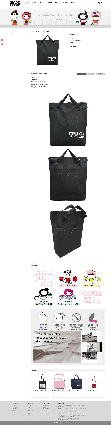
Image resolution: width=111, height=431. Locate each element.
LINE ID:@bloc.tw (69, 406)
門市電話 (2, 42)
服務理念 (15, 405)
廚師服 (29, 408)
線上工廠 (15, 408)
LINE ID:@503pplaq (70, 409)
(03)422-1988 (62, 413)
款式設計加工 (46, 408)
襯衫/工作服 (30, 410)
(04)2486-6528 (62, 416)
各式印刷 (45, 405)
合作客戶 (15, 410)
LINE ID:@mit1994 (70, 416)
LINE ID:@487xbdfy (70, 413)
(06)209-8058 (62, 419)
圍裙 (29, 412)
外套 (29, 416)
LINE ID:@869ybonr (70, 419)
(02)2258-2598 (62, 406)
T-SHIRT (30, 405)
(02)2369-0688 (62, 409)
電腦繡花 (45, 407)
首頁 (33, 31)
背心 (29, 415)
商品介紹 (82, 73)
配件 (29, 413)
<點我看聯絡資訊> (35, 87)
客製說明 (91, 73)
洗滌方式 (100, 73)
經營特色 (15, 407)
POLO (29, 407)
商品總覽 (10, 32)
